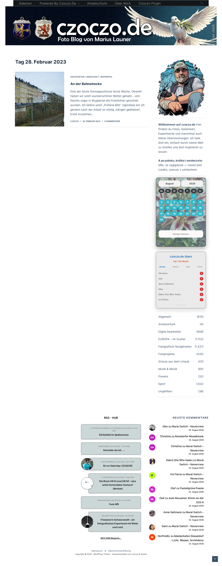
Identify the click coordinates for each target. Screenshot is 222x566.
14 (187, 208)
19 (174, 213)
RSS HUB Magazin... (111, 538)
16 (200, 208)
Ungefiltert (165, 391)
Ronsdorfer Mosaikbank (189, 436)
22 (193, 213)
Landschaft (92, 77)
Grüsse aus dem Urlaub (173, 361)
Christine (163, 273)
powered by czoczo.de (58, 3)
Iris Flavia (163, 299)
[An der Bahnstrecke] (39, 99)
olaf (160, 278)
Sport (161, 383)
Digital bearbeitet (169, 331)
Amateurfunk (97, 3)
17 (161, 213)
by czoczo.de (181, 241)
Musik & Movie (167, 369)
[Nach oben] (215, 559)
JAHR (188, 267)
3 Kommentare (112, 121)
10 (161, 208)
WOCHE (162, 267)
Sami (165, 526)
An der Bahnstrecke (86, 84)
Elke (160, 289)
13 (181, 208)
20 (180, 213)
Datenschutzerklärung (119, 551)
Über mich (123, 3)
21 (187, 213)
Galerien (25, 3)
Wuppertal (106, 77)
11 (168, 208)
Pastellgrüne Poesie (192, 488)
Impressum (96, 551)
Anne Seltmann (166, 284)
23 (200, 213)
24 (161, 219)
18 (168, 213)
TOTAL (199, 267)
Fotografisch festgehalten (175, 346)
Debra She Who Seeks (169, 294)
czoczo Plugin (150, 3)
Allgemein (164, 316)
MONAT (175, 267)
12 (174, 208)
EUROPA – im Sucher (172, 339)
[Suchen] (202, 3)
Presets (163, 376)
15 (194, 208)
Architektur (77, 77)
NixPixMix (164, 536)
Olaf (173, 488)
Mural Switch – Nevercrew (188, 426)
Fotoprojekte (166, 354)
